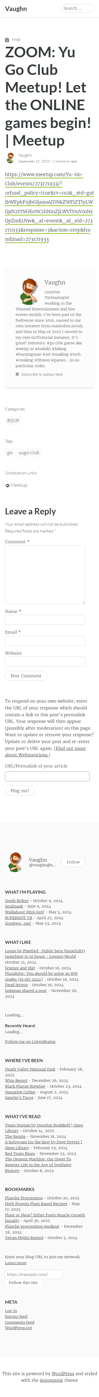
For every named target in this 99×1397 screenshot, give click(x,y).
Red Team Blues (20, 1153)
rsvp (15, 39)
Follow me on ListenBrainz (30, 1042)
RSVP (13, 420)
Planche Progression (24, 1198)
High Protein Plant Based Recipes (36, 1203)
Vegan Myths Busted (24, 1238)
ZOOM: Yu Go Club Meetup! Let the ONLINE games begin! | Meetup (48, 96)
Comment (17, 541)
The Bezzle (15, 1136)
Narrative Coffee (20, 1092)
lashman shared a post (26, 990)
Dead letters (16, 985)
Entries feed (16, 1316)
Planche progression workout (32, 1226)
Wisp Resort (16, 1080)
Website (13, 653)
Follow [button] (73, 862)
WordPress (63, 1373)
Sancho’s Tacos (19, 1098)
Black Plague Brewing (25, 1086)
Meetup (18, 485)
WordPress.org (18, 1328)
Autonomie (51, 1380)
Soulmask (14, 906)
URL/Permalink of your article (36, 766)
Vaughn (16, 8)
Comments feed (19, 1322)
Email (13, 632)
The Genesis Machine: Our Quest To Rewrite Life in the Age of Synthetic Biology (38, 1165)
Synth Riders (17, 900)
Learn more (15, 1263)
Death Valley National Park (30, 1069)
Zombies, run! (18, 923)
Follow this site (23, 1282)
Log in (11, 1311)
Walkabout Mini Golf (24, 912)
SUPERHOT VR (18, 917)
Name (13, 611)
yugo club (29, 452)
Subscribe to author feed (41, 374)
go (9, 452)
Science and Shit (20, 968)
